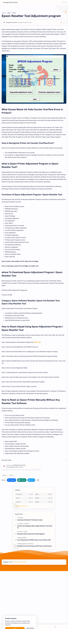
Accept (15, 622)
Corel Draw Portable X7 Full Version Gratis (29, 520)
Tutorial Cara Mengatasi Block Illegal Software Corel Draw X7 (34, 527)
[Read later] (61, 22)
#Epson (4, 475)
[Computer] (21, 524)
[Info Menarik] (30, 544)
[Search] (62, 2)
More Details (30, 622)
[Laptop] (25, 532)
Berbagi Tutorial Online (10, 2)
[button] (11, 480)
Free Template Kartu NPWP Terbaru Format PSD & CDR (34, 540)
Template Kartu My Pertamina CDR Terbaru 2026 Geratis (34, 546)
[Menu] (34, 626)
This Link (37, 342)
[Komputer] (21, 532)
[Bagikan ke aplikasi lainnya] (38, 480)
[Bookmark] (65, 2)
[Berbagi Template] (22, 538)
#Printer (11, 475)
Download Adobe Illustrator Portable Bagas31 (31, 534)
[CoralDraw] (20, 518)
